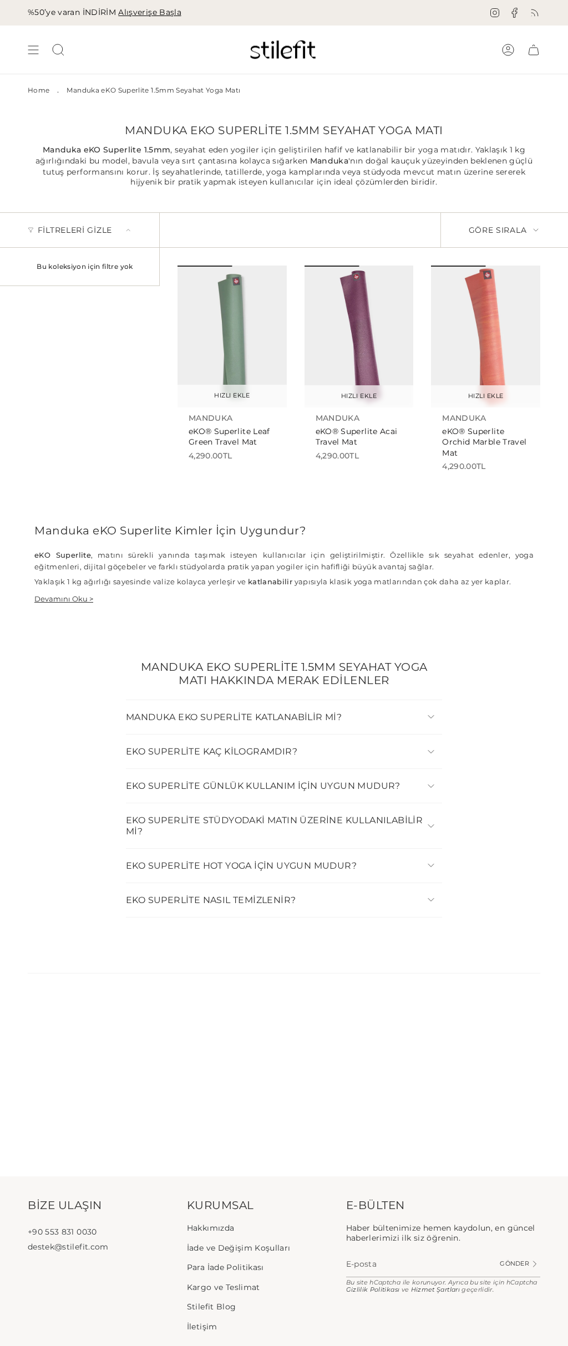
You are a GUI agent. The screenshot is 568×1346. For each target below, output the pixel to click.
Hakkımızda (211, 1228)
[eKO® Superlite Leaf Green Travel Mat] (232, 336)
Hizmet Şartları (435, 1289)
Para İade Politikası (225, 1267)
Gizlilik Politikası (373, 1289)
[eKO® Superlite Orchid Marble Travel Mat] (485, 336)
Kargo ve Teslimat (223, 1287)
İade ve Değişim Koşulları (239, 1248)
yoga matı (439, 150)
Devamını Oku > (63, 599)
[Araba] (533, 49)
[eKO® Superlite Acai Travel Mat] (359, 336)
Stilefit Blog (211, 1307)
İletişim (202, 1327)
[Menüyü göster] (33, 49)
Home (38, 90)
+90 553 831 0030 (62, 1232)
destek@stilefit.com (68, 1247)
